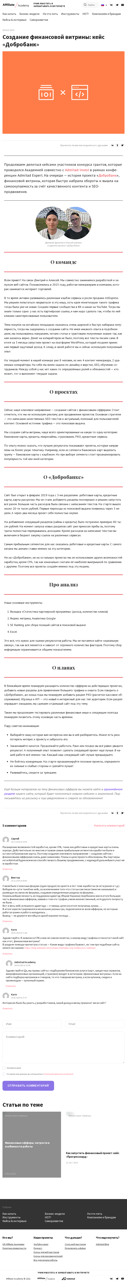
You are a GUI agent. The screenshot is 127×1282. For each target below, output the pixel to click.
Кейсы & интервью (14, 20)
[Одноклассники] (117, 145)
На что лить (50, 14)
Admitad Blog (102, 1244)
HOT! (86, 14)
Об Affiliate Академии (13, 1244)
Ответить (7, 869)
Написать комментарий (109, 825)
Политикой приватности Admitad (58, 1074)
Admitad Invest (77, 170)
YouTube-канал (41, 1244)
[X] (122, 145)
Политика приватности (14, 1248)
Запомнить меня (14, 1068)
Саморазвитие (39, 20)
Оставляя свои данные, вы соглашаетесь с (40, 1074)
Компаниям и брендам (106, 14)
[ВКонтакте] (112, 145)
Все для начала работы (45, 1260)
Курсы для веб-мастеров (46, 1252)
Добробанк (107, 175)
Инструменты (70, 14)
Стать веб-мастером (75, 1244)
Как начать (9, 14)
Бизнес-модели (30, 14)
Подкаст (38, 1248)
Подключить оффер (75, 1248)
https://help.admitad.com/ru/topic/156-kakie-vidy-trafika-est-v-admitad (60, 947)
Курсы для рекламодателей (48, 1256)
